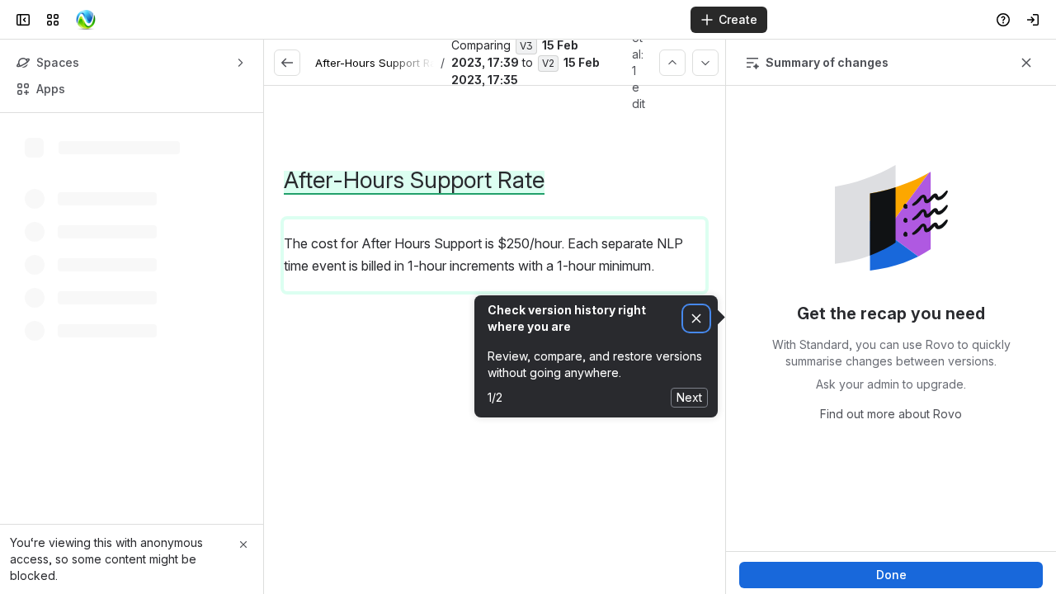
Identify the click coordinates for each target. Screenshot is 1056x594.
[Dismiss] (696, 319)
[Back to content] (287, 63)
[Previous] (672, 63)
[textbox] (494, 287)
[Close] (243, 544)
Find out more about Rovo (891, 414)
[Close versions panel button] (1026, 63)
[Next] (705, 63)
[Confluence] (86, 20)
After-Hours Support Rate (380, 62)
